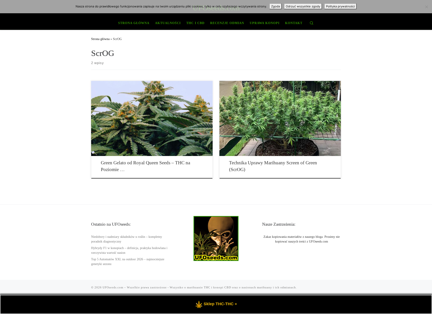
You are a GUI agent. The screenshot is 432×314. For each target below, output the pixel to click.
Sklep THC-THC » (220, 304)
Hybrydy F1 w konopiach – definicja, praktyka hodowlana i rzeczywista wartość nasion (129, 250)
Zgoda (275, 6)
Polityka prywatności (340, 6)
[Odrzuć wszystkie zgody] (426, 6)
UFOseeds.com (113, 287)
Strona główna (100, 39)
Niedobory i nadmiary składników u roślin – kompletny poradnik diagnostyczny (126, 239)
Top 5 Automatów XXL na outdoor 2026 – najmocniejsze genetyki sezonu (127, 262)
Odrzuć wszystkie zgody (303, 6)
